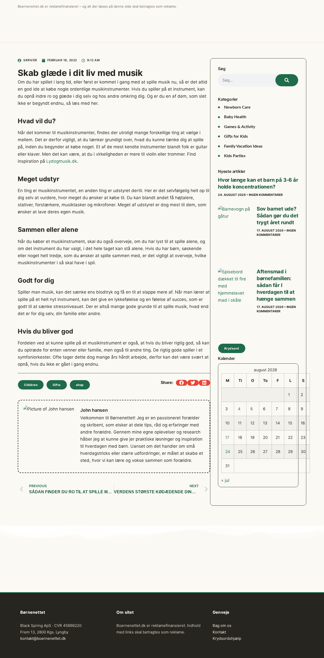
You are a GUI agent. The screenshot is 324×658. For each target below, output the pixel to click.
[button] (181, 383)
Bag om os (222, 625)
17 (227, 437)
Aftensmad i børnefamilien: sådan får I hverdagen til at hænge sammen (276, 285)
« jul (225, 480)
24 (227, 451)
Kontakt (219, 632)
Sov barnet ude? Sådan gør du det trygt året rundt (277, 215)
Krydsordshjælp (227, 638)
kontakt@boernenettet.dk (43, 638)
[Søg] (286, 80)
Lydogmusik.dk (61, 161)
